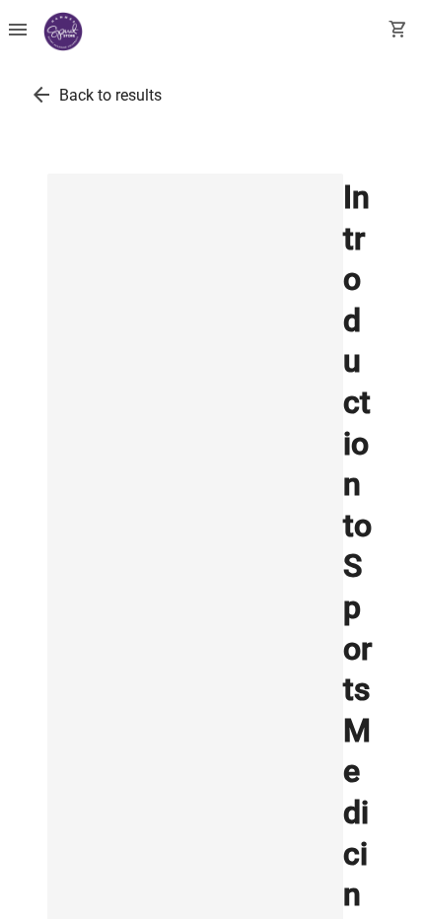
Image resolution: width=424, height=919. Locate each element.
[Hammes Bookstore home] (63, 31)
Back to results (110, 95)
